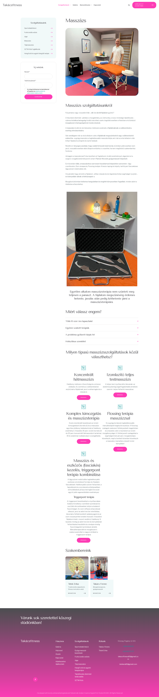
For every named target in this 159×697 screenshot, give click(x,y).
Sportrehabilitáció (82, 647)
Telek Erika (73, 584)
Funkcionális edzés (82, 657)
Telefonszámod (30, 81)
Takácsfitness (12, 5)
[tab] (101, 321)
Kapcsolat (59, 658)
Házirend (59, 650)
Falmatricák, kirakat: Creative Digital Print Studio (86, 693)
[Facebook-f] (77, 568)
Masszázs (75, 20)
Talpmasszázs (80, 664)
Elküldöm (38, 96)
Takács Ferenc (100, 584)
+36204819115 (128, 646)
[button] (154, 689)
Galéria (58, 647)
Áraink (58, 654)
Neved (27, 72)
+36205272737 (128, 651)
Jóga (76, 660)
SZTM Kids (79, 680)
